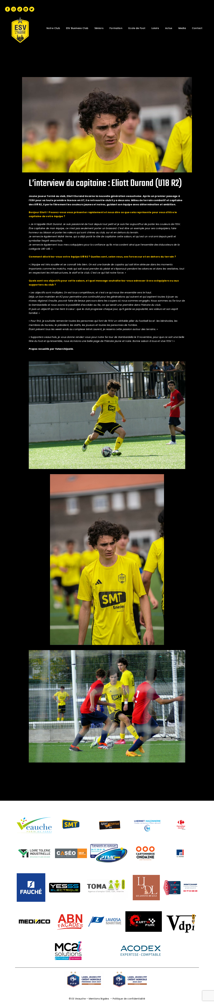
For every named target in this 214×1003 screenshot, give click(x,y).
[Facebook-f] (7, 9)
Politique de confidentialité (129, 998)
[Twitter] (31, 9)
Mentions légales (99, 998)
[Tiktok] (19, 9)
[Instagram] (13, 9)
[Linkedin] (25, 9)
